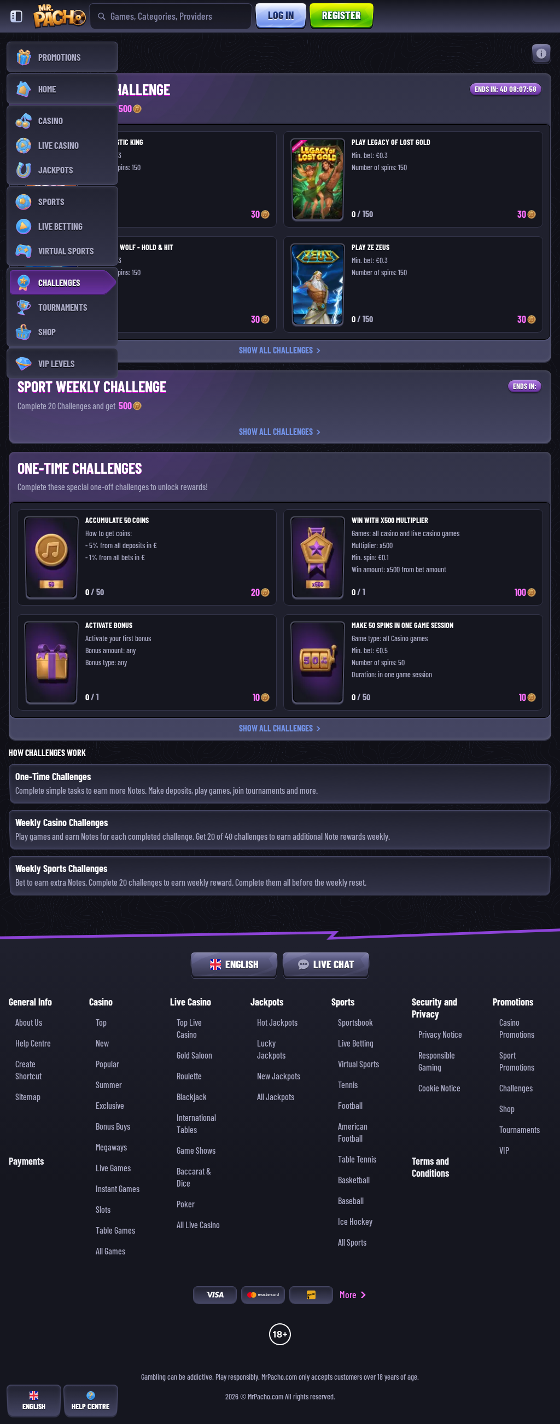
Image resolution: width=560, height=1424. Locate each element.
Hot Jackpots (277, 1023)
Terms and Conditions (430, 1167)
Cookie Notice (439, 1088)
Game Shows (196, 1151)
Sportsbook (355, 1023)
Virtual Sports (358, 1064)
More (348, 1294)
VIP (504, 1151)
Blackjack (192, 1097)
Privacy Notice (440, 1035)
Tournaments (519, 1130)
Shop (507, 1109)
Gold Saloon (194, 1055)
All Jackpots (275, 1097)
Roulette (189, 1076)
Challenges (516, 1088)
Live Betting (356, 1043)
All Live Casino (198, 1225)
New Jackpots (278, 1076)
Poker (186, 1204)
